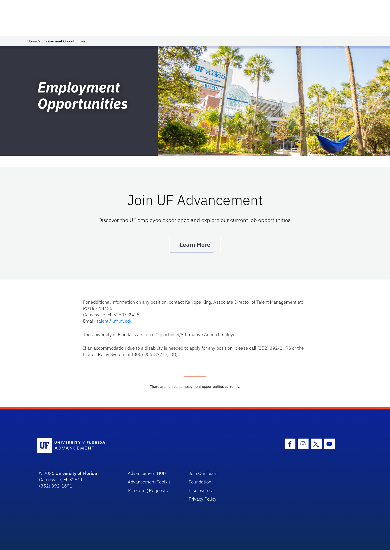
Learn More (195, 244)
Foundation (200, 482)
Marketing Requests (148, 490)
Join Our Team (203, 473)
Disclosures (200, 490)
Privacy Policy (202, 499)
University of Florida (76, 473)
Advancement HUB (147, 473)
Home (32, 41)
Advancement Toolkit (149, 482)
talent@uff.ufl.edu (114, 321)
